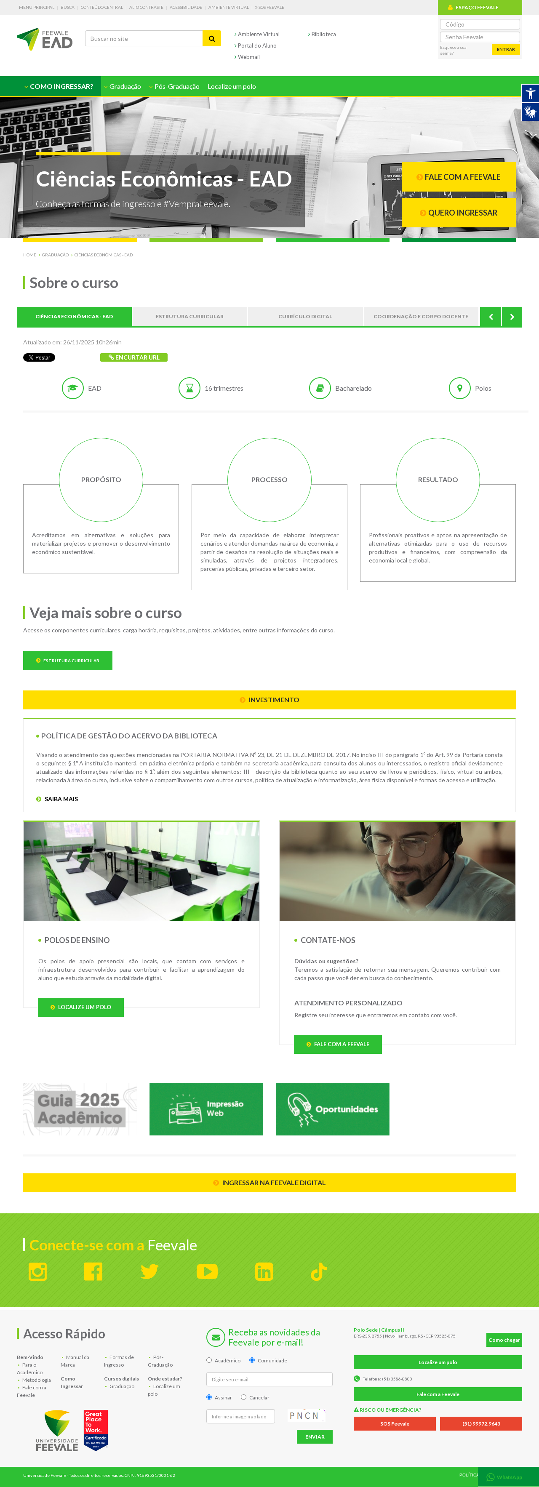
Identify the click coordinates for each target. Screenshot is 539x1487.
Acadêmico (227, 1360)
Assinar (223, 1397)
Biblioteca (323, 34)
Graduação (55, 254)
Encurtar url (137, 357)
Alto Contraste (146, 7)
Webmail (248, 56)
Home (29, 254)
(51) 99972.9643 (481, 1423)
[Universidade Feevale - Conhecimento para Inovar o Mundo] (73, 1428)
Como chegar (504, 1340)
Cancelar (259, 1397)
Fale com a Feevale (341, 1044)
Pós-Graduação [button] (176, 86)
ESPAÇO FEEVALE (477, 7)
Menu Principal (36, 7)
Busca (68, 7)
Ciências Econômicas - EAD (104, 254)
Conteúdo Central (102, 7)
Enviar (315, 1437)
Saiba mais (60, 798)
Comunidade (272, 1360)
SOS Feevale (271, 7)
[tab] (508, 1476)
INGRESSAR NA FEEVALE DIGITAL (273, 1182)
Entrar (506, 49)
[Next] (511, 316)
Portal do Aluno (257, 45)
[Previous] (490, 316)
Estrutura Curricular (71, 660)
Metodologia (36, 1380)
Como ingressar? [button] (61, 86)
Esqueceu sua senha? (453, 50)
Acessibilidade (186, 7)
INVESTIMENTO (273, 700)
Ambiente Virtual (228, 7)
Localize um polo (232, 86)
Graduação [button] (124, 86)
